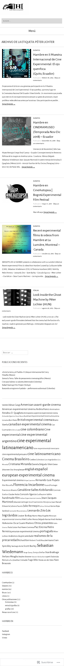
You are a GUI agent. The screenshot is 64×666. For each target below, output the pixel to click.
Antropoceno (28, 413)
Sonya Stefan (39, 552)
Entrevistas (9, 602)
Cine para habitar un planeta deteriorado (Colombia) (22, 382)
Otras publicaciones (9, 599)
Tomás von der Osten (46, 560)
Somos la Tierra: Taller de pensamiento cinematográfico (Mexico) (26, 378)
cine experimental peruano (14, 454)
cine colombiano (32, 429)
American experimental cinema (19, 409)
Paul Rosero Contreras (26, 527)
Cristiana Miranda (20, 464)
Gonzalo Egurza (28, 494)
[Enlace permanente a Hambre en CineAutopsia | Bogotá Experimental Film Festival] (16, 208)
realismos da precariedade (20, 536)
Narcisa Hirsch (50, 519)
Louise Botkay (25, 515)
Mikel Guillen (27, 519)
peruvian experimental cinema (25, 531)
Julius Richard (45, 506)
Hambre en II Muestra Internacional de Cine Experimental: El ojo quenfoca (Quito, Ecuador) (47, 64)
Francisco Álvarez (9, 490)
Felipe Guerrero (29, 480)
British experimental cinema (34, 419)
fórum (36, 290)
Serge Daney (28, 552)
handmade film (11, 498)
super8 (48, 557)
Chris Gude (16, 430)
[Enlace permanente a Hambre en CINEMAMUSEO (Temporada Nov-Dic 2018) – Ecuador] (16, 145)
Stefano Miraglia (10, 556)
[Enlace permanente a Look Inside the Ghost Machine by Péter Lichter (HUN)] (16, 305)
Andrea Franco (43, 409)
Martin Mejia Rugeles (40, 516)
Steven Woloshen (38, 557)
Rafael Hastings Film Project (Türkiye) (16, 385)
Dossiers (5, 586)
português (46, 531)
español (41, 469)
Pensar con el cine (8, 612)
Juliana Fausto (16, 506)
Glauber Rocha (13, 494)
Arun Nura (19, 416)
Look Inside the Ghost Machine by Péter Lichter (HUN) (47, 299)
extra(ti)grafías (11, 605)
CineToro (33, 460)
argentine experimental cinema (46, 413)
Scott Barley (30, 546)
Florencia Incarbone (28, 485)
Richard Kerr (23, 540)
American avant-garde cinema (40, 404)
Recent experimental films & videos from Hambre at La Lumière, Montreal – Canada (47, 240)
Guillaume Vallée (44, 494)
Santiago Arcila (17, 546)
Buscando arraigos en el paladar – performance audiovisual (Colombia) (28, 388)
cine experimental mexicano (46, 448)
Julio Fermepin (31, 506)
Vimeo (4, 638)
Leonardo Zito (36, 510)
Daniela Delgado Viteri (42, 464)
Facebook (5, 631)
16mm (5, 405)
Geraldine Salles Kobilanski (35, 489)
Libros (4, 596)
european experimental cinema (28, 475)
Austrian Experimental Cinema (37, 416)
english (30, 469)
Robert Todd (35, 540)
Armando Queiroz (8, 416)
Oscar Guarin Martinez (23, 523)
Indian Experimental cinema (30, 498)
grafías (7, 609)
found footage (50, 485)
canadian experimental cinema (29, 424)
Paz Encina (40, 527)
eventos (36, 50)
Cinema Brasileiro (15, 459)
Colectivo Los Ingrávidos (46, 460)
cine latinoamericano (44, 454)
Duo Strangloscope (17, 470)
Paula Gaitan (12, 527)
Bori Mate (13, 420)
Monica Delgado (38, 519)
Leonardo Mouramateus (18, 511)
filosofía (9, 485)
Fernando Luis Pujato (47, 480)
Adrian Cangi (14, 405)
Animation (55, 409)
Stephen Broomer (25, 557)
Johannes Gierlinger (21, 502)
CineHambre (7, 583)
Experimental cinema (12, 480)
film (3, 485)
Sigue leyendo (8, 104)
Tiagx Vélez (33, 560)
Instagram (6, 634)
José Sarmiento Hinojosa (40, 502)
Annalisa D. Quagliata (12, 413)
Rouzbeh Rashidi (47, 540)
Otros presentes (43, 523)
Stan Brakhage (52, 552)
